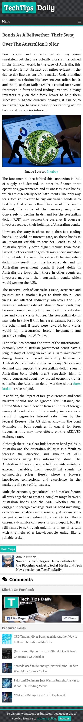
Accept (64, 718)
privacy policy (46, 718)
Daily (29, 7)
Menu (6, 21)
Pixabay (52, 171)
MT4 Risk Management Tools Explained (39, 695)
